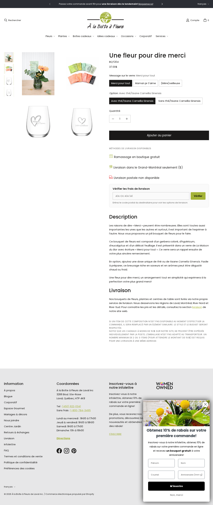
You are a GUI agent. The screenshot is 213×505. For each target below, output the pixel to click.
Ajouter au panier (159, 135)
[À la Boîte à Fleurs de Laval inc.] (105, 20)
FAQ (6, 450)
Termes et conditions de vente (23, 456)
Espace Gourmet (14, 408)
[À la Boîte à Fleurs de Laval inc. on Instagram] (66, 450)
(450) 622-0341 (71, 406)
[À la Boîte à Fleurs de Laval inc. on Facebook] (59, 450)
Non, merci (176, 495)
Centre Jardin (12, 426)
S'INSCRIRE (115, 434)
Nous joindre (11, 420)
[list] (60, 96)
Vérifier (198, 196)
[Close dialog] (205, 404)
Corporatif (10, 402)
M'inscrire (176, 486)
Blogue (8, 396)
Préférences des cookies (19, 468)
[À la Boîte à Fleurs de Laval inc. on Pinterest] (74, 450)
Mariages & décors (15, 414)
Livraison (9, 438)
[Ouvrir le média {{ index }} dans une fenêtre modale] (38, 73)
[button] (50, 36)
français (202, 4)
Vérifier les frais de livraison (131, 189)
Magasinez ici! (145, 4)
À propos (9, 390)
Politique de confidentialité (20, 462)
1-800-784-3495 (80, 410)
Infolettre (10, 444)
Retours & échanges (16, 432)
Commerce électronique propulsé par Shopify (69, 494)
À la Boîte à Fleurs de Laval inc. (27, 494)
